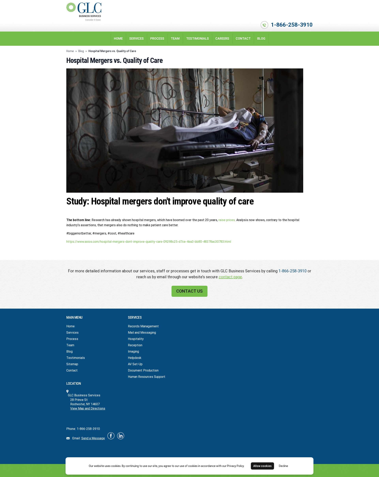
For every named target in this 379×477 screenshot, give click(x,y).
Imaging (133, 351)
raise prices (227, 220)
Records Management (143, 326)
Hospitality (136, 339)
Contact (243, 38)
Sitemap (72, 364)
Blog (261, 38)
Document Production (143, 370)
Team (175, 38)
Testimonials (197, 38)
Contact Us (189, 291)
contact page (230, 276)
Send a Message (93, 438)
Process (157, 38)
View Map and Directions (87, 408)
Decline (283, 466)
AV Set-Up (135, 364)
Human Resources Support (146, 377)
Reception (135, 345)
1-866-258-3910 (292, 24)
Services (136, 38)
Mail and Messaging (142, 332)
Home (118, 38)
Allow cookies (262, 466)
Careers (222, 38)
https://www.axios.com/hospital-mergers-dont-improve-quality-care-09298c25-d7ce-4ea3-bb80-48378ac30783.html (148, 242)
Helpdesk (134, 358)
